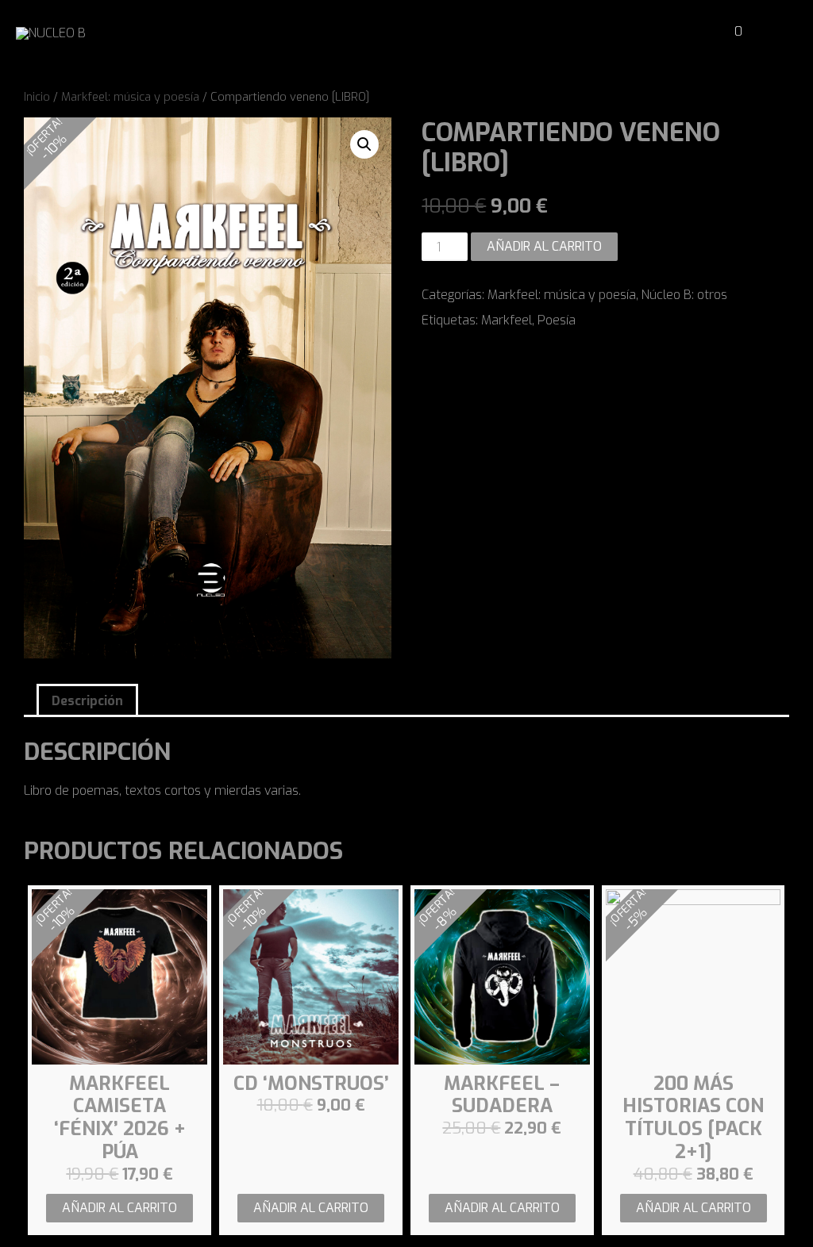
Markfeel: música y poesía (130, 97)
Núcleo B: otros (684, 294)
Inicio (37, 97)
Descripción (87, 701)
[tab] (87, 700)
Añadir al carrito (544, 246)
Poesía (557, 320)
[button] (697, 32)
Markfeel (506, 320)
